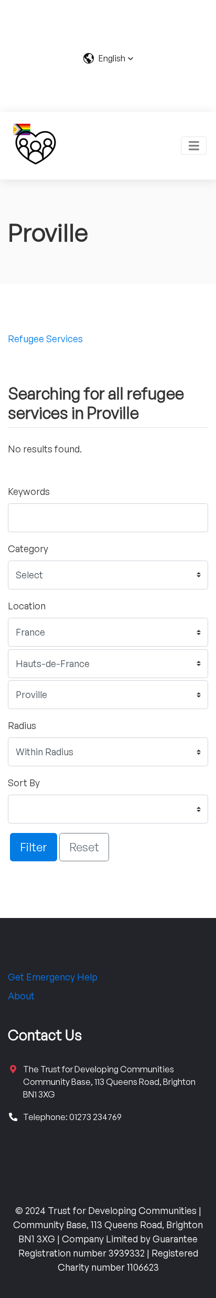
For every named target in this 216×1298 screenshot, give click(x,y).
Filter (33, 846)
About (21, 995)
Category (28, 548)
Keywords (29, 491)
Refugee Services (45, 338)
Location (27, 605)
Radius (22, 725)
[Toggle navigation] (194, 145)
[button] (108, 58)
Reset (84, 846)
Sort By (24, 782)
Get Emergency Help (53, 977)
